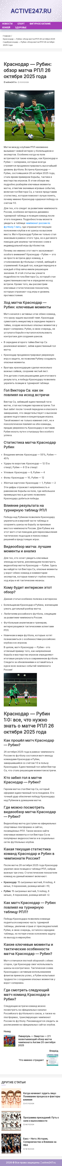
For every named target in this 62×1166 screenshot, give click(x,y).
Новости (7, 23)
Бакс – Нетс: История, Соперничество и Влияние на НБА (39, 1142)
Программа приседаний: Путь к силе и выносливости (41, 1119)
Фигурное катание (40, 23)
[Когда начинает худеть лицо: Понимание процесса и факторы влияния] (11, 1098)
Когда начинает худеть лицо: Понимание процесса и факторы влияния (41, 1096)
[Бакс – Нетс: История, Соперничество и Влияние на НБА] (11, 1143)
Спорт (21, 23)
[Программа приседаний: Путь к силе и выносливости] (11, 1121)
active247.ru (31, 10)
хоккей (6, 27)
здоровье (20, 27)
